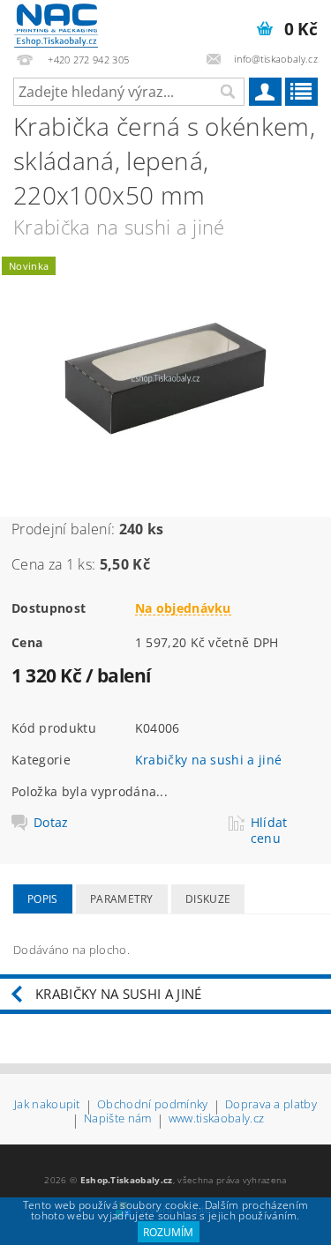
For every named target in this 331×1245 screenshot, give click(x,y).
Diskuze (207, 898)
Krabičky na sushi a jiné (208, 759)
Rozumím (168, 1232)
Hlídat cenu (269, 830)
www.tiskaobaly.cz (216, 1119)
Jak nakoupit (47, 1105)
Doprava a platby (271, 1105)
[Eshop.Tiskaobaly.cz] (56, 23)
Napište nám (118, 1119)
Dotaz (51, 823)
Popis (42, 898)
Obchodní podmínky (152, 1105)
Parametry (122, 898)
